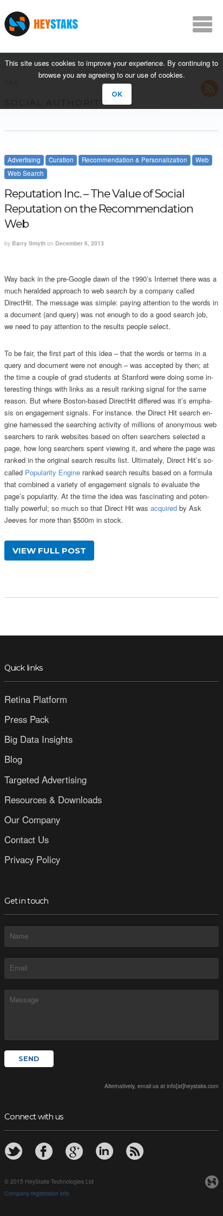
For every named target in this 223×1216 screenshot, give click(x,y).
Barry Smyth (28, 243)
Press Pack (26, 719)
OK (117, 94)
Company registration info (36, 1193)
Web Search (26, 173)
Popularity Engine (52, 472)
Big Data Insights (38, 739)
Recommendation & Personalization (134, 159)
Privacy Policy (32, 859)
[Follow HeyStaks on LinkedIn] (104, 1151)
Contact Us (26, 839)
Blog (13, 759)
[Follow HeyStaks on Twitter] (13, 1151)
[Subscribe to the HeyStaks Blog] (135, 1151)
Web (202, 159)
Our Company (32, 819)
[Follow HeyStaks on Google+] (74, 1151)
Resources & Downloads (53, 799)
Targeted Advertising (45, 779)
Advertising (24, 159)
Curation (61, 159)
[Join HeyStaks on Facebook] (44, 1151)
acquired (163, 508)
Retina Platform (35, 699)
